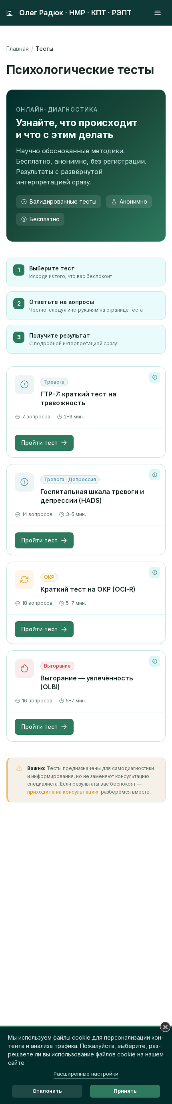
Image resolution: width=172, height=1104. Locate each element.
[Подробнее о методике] (154, 377)
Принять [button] (125, 1091)
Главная (17, 48)
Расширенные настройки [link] (86, 1073)
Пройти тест (39, 442)
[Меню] (158, 13)
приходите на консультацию (62, 792)
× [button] (165, 1027)
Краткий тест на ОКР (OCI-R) (88, 589)
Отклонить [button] (47, 1091)
